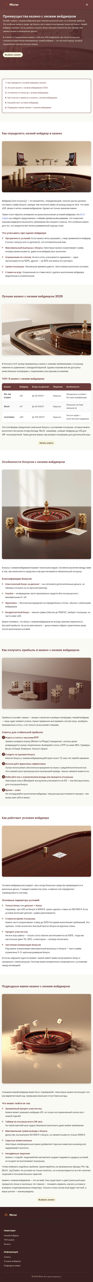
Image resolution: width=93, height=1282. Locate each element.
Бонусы (7, 1244)
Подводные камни (12, 1265)
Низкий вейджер (11, 1235)
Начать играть (47, 443)
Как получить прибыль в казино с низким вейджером (32, 97)
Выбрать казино (13, 55)
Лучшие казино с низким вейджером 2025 (28, 87)
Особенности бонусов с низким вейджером (28, 92)
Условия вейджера (12, 1261)
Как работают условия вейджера (23, 102)
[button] (87, 4)
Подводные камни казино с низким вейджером (29, 107)
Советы (7, 1257)
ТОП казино (9, 1240)
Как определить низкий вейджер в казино (27, 82)
